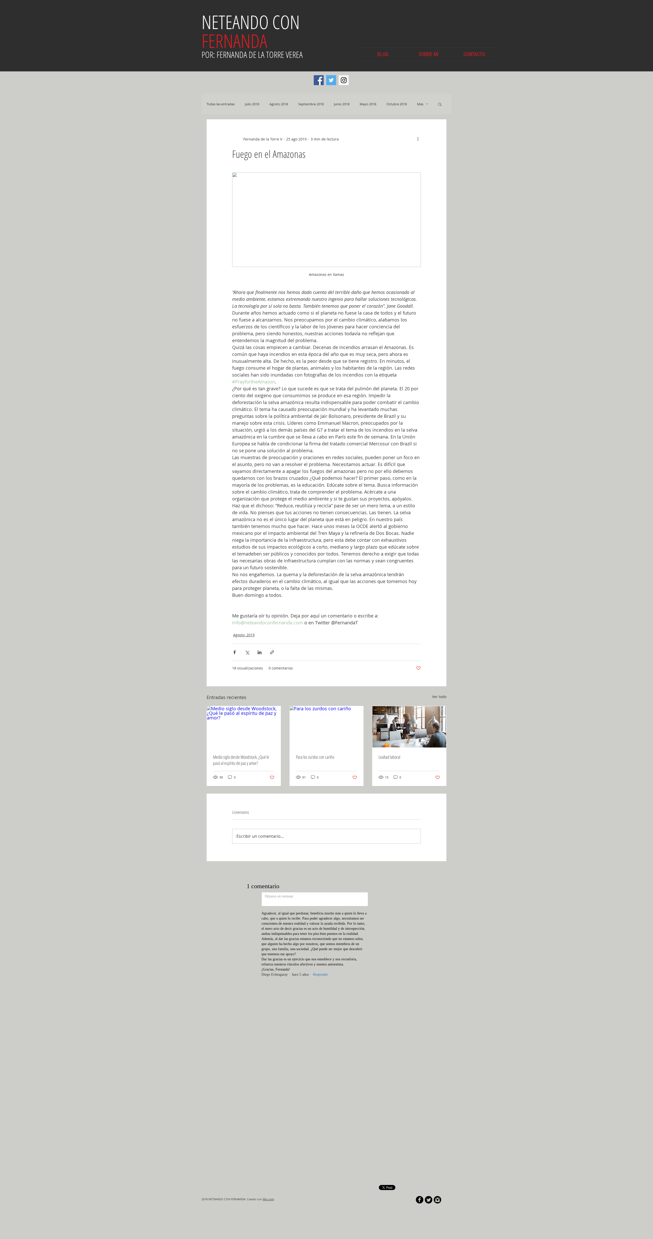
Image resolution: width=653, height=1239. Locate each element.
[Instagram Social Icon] (344, 80)
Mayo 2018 (368, 104)
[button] (439, 104)
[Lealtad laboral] (409, 726)
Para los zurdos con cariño (315, 757)
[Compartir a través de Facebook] (234, 652)
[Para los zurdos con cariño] (326, 726)
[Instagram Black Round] (437, 929)
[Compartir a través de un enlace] (272, 652)
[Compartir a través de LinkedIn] (259, 652)
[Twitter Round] (428, 929)
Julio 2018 (252, 104)
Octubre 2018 (396, 104)
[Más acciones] (418, 139)
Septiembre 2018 (311, 104)
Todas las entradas (221, 104)
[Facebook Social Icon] (319, 80)
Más (420, 104)
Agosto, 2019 (244, 635)
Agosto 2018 (278, 104)
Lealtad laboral (389, 757)
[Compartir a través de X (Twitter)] (247, 652)
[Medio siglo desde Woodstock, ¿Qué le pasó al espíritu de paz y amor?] (244, 726)
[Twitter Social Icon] (331, 80)
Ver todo (439, 696)
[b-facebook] (419, 929)
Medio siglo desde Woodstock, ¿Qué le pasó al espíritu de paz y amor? (241, 760)
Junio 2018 (341, 104)
